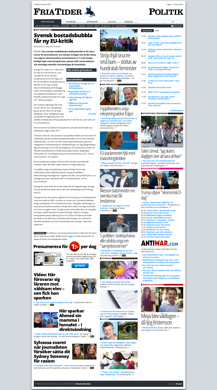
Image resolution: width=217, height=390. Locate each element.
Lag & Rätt (65, 26)
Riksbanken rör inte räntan (158, 229)
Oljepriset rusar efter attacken (159, 232)
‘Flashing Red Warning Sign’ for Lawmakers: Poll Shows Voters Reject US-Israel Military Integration (161, 278)
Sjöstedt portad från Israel (159, 87)
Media (96, 26)
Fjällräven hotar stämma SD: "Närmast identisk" (165, 50)
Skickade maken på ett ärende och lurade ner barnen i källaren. (116, 74)
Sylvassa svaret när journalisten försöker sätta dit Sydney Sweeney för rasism (52, 351)
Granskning (121, 26)
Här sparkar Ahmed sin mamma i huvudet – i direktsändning (75, 320)
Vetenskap (92, 21)
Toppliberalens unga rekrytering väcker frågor (116, 111)
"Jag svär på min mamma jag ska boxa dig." (54, 302)
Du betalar (105, 26)
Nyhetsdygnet (177, 110)
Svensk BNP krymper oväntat (159, 234)
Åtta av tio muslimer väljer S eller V (163, 63)
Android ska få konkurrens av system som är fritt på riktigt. (117, 312)
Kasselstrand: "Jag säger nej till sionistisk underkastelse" (161, 98)
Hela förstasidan (43, 26)
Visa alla (92, 114)
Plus (157, 31)
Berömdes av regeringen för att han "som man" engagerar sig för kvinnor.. (116, 251)
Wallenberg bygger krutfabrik (159, 215)
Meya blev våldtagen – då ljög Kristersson (160, 319)
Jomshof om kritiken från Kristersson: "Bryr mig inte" (164, 104)
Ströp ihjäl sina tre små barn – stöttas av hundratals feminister (118, 61)
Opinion (128, 21)
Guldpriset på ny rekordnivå (158, 225)
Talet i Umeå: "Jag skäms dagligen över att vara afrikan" (165, 44)
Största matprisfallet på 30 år (158, 217)
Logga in (71, 236)
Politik (90, 26)
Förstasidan (47, 21)
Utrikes (82, 26)
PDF (79, 58)
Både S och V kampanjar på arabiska (164, 92)
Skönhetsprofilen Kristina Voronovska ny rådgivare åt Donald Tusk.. (119, 119)
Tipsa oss (177, 26)
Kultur (112, 21)
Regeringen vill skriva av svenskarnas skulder (80, 92)
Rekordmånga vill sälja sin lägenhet (80, 98)
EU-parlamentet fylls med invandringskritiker (117, 155)
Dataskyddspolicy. (83, 384)
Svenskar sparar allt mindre (158, 237)
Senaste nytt (148, 31)
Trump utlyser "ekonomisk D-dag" (161, 195)
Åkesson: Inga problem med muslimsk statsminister (165, 37)
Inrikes (74, 26)
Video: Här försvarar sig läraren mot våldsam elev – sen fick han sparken (49, 286)
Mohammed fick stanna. (153, 327)
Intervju (55, 26)
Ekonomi (70, 21)
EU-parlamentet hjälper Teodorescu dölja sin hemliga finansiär (163, 68)
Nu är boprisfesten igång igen (80, 110)
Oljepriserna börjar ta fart (157, 222)
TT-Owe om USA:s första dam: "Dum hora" (164, 82)
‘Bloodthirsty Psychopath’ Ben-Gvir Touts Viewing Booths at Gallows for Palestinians (161, 261)
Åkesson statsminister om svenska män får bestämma (117, 195)
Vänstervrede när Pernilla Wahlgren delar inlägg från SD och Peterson (163, 75)
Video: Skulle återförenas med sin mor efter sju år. (57, 334)
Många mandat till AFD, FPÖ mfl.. (116, 163)
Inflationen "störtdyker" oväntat (160, 220)
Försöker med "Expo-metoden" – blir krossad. (55, 365)
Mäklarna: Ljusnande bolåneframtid (78, 104)
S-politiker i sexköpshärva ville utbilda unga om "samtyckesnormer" (117, 240)
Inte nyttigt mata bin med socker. (116, 282)
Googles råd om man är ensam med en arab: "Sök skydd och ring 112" (165, 57)
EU (113, 26)
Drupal (179, 384)
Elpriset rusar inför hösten (157, 213)
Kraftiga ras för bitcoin (156, 227)
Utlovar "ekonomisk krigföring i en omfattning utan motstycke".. (157, 203)
